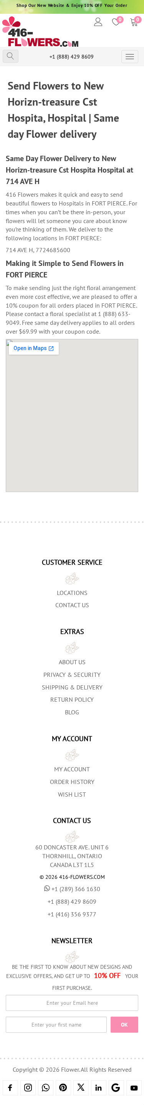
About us (72, 662)
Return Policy (72, 699)
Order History (72, 782)
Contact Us (72, 605)
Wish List (72, 794)
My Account (72, 769)
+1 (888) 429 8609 (72, 56)
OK (124, 1024)
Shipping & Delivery (72, 687)
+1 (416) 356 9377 (72, 914)
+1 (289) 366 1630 (75, 889)
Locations (72, 593)
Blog (72, 712)
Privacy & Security (72, 674)
